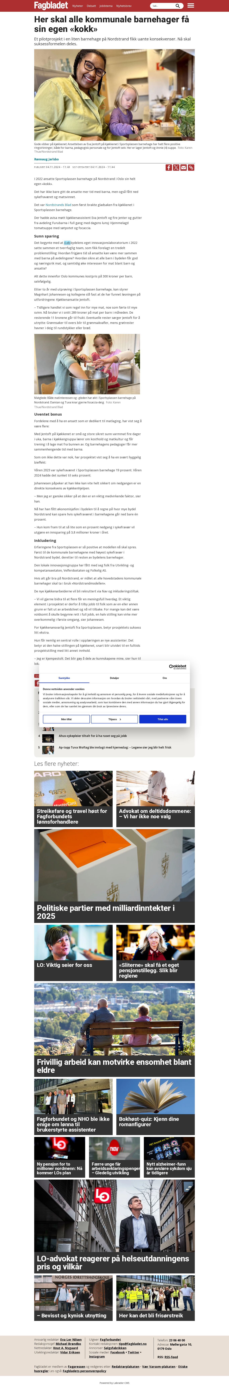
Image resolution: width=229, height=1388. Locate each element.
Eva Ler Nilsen (71, 1340)
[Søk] (178, 6)
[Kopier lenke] (191, 167)
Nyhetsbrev (123, 6)
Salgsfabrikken (115, 1348)
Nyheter (77, 6)
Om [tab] (165, 678)
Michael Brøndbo (68, 1344)
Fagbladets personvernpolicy (84, 1371)
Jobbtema (106, 6)
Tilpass (112, 719)
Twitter (133, 1352)
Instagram (97, 1356)
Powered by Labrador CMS (114, 1382)
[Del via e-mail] (183, 167)
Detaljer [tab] (114, 678)
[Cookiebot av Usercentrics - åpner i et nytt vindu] (171, 667)
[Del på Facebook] (169, 167)
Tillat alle (163, 719)
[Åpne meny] (190, 6)
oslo (39, 675)
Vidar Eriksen (70, 1352)
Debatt (91, 6)
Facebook (117, 1352)
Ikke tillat (66, 719)
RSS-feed (171, 1357)
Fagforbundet (110, 1340)
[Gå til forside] (51, 6)
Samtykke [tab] (64, 678)
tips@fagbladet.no (133, 1344)
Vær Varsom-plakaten (158, 1367)
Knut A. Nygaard (65, 1348)
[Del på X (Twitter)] (176, 167)
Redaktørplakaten (125, 1367)
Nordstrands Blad (58, 205)
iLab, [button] (67, 243)
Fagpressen (76, 1367)
